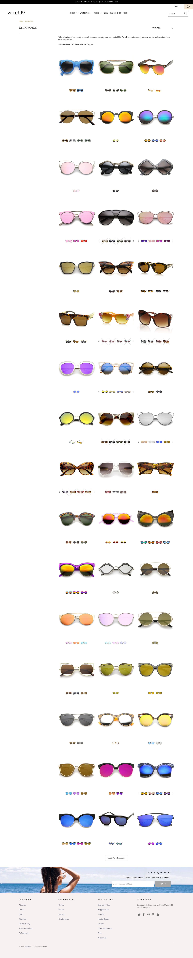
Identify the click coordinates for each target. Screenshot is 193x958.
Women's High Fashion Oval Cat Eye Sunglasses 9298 (155, 267)
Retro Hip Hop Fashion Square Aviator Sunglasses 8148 (116, 468)
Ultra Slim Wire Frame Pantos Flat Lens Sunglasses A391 (76, 770)
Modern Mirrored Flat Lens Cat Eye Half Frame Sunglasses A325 (76, 820)
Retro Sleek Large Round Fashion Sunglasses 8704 (155, 368)
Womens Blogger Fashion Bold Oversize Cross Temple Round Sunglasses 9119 (76, 66)
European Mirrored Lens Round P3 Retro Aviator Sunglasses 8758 (116, 820)
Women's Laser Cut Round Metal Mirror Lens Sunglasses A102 (116, 368)
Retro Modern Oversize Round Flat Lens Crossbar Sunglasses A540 (155, 569)
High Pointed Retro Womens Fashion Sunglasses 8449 (155, 468)
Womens (84, 13)
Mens (96, 13)
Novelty (101, 924)
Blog (20, 914)
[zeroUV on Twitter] (139, 915)
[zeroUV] (17, 12)
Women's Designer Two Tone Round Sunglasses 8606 (116, 167)
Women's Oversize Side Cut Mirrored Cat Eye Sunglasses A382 (155, 770)
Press (21, 910)
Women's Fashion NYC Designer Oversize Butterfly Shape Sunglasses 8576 (155, 318)
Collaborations (63, 919)
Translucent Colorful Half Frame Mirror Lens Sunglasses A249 (76, 569)
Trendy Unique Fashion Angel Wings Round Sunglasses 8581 (116, 267)
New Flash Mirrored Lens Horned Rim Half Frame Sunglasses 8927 (155, 66)
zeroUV (28, 947)
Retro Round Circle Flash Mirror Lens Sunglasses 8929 (76, 418)
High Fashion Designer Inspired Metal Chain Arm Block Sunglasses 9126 (76, 318)
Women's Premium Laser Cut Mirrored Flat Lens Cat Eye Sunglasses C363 (116, 619)
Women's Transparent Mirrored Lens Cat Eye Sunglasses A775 (76, 368)
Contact (61, 905)
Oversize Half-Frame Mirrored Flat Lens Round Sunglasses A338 (76, 518)
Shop (73, 13)
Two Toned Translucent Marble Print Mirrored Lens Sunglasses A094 (116, 719)
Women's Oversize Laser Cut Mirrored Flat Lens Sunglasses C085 (76, 167)
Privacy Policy (24, 924)
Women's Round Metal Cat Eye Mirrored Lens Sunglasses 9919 (116, 117)
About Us (22, 905)
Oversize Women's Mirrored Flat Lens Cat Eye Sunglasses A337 (155, 669)
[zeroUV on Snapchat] (158, 915)
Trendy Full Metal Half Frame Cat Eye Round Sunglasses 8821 (116, 418)
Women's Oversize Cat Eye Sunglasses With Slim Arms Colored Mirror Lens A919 (76, 267)
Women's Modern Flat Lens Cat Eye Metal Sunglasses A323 (155, 418)
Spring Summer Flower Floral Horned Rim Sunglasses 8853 (116, 318)
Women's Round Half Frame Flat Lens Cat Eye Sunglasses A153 (155, 719)
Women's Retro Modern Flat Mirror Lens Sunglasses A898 (116, 669)
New (106, 13)
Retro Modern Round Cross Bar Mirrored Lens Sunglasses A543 (155, 619)
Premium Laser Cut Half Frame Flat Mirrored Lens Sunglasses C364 (76, 619)
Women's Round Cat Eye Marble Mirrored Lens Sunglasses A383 (155, 518)
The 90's (101, 914)
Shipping (61, 914)
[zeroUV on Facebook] (144, 915)
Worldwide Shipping (87, 2)
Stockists (22, 919)
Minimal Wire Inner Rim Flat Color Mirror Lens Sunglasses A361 (76, 217)
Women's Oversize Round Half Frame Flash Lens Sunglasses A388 (116, 770)
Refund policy (24, 933)
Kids (125, 13)
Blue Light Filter (104, 905)
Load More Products (116, 858)
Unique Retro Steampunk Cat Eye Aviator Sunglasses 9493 (116, 66)
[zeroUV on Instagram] (153, 915)
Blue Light (115, 13)
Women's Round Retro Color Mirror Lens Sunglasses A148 (155, 117)
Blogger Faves (103, 910)
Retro (100, 933)
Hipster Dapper (103, 919)
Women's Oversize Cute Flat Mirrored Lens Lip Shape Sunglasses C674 (116, 569)
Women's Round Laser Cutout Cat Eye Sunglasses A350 (76, 669)
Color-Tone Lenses (105, 929)
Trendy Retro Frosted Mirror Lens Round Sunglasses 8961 (116, 518)
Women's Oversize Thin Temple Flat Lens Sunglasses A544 (76, 719)
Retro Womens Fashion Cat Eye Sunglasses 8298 (76, 468)
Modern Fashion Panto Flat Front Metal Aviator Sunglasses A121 (76, 117)
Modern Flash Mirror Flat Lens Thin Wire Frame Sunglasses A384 (155, 820)
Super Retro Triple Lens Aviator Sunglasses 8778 (116, 217)
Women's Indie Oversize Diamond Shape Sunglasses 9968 (155, 167)
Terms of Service (25, 929)
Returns (61, 910)
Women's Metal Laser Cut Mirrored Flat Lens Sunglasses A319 (155, 217)
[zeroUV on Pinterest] (148, 915)
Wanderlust (102, 938)
